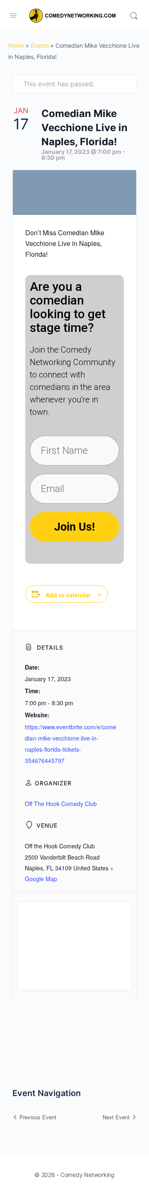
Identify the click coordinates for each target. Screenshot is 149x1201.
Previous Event (37, 1117)
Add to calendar (68, 595)
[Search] (134, 16)
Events (40, 45)
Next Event (116, 1117)
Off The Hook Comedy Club (61, 803)
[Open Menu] (13, 15)
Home (16, 45)
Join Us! (74, 527)
